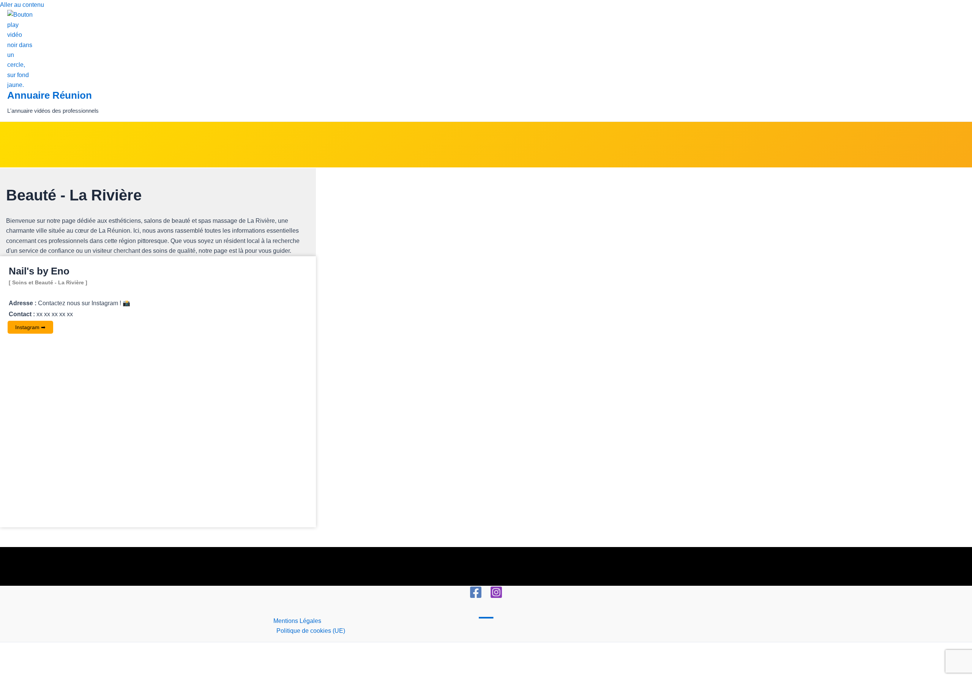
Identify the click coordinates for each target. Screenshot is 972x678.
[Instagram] (496, 596)
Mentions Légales (297, 621)
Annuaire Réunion (49, 95)
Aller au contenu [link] (22, 5)
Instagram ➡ (30, 327)
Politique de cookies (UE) (310, 631)
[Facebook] (476, 596)
